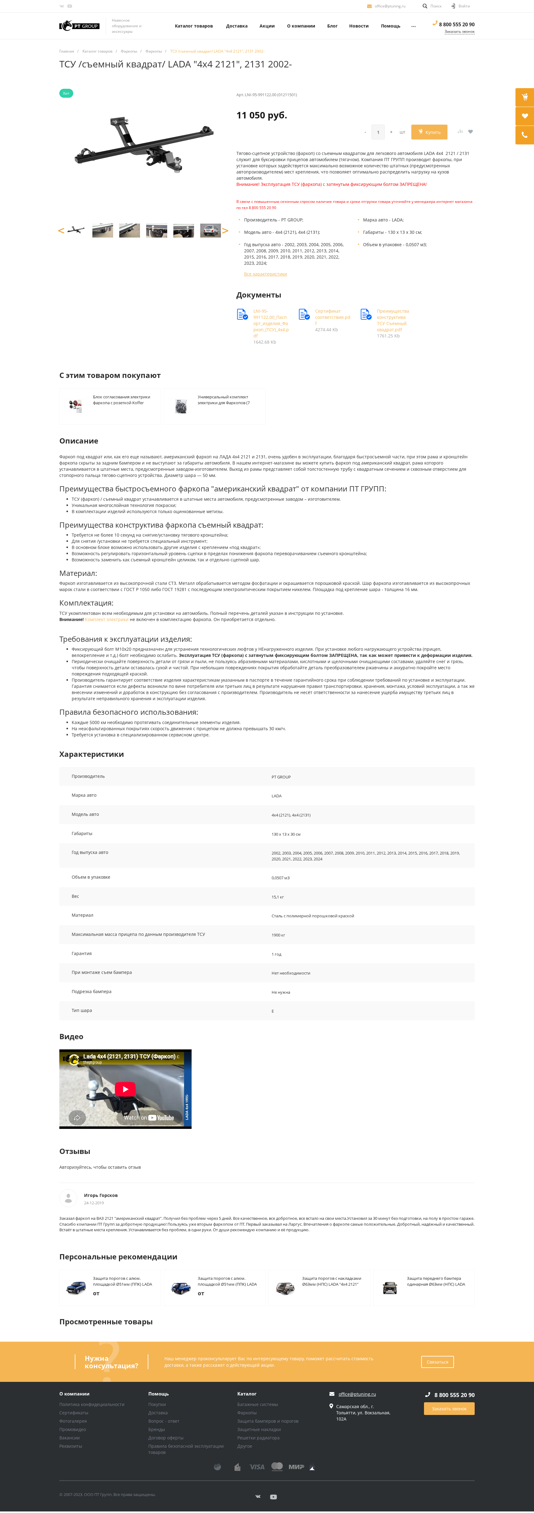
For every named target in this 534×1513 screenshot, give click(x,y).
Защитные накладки (259, 1429)
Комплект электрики (107, 619)
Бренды (156, 1429)
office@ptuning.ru (390, 6)
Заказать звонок (449, 1409)
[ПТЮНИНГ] (79, 26)
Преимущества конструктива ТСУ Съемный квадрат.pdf (393, 320)
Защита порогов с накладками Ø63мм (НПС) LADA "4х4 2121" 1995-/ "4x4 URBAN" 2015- (331, 1280)
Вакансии (69, 1438)
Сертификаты (73, 1413)
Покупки (157, 1404)
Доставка (158, 1413)
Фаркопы (247, 1413)
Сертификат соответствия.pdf (332, 317)
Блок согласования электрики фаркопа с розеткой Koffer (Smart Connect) (121, 399)
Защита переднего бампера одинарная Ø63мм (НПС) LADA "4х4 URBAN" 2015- (436, 1280)
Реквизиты (70, 1446)
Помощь (158, 1394)
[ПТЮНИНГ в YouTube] (69, 6)
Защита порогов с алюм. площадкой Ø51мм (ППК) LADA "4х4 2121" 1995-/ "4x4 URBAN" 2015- (227, 1280)
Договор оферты (166, 1438)
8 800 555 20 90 (457, 24)
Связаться (437, 1362)
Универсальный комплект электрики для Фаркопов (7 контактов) (224, 399)
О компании (74, 1394)
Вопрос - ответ (164, 1421)
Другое (244, 1446)
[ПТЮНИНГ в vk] (61, 6)
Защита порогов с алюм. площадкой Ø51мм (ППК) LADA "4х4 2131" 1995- (122, 1280)
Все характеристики (265, 274)
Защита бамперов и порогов (268, 1421)
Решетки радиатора (258, 1438)
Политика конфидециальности (92, 1404)
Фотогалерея (73, 1421)
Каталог (246, 1394)
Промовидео (72, 1429)
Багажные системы (257, 1404)
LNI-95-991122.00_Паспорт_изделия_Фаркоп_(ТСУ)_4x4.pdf (271, 323)
